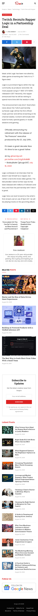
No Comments (24, 34)
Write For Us (20, 608)
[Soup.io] (19, 3)
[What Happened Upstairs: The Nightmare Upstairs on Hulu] (7, 453)
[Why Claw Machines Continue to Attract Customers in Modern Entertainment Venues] (7, 528)
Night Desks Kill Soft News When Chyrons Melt (25, 441)
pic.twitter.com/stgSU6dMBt (17, 159)
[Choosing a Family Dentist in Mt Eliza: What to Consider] (7, 492)
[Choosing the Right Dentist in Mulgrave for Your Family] (7, 505)
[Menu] (3, 3)
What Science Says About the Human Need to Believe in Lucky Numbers (25, 429)
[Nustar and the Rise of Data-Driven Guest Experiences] (19, 284)
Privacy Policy (23, 409)
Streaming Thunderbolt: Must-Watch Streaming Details (24, 465)
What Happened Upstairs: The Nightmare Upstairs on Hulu (25, 453)
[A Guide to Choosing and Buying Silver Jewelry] (7, 517)
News (9, 9)
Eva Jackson (12, 32)
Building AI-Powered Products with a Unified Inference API (17, 329)
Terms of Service (18, 611)
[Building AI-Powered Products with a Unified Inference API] (19, 315)
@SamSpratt (16, 156)
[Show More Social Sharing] (34, 42)
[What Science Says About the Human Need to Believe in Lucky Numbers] (7, 430)
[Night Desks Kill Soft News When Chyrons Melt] (7, 442)
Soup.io (4, 9)
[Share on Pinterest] (27, 42)
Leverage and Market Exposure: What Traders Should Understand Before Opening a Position (24, 478)
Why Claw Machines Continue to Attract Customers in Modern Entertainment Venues (23, 528)
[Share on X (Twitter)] (17, 42)
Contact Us (10, 608)
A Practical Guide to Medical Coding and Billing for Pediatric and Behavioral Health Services (25, 566)
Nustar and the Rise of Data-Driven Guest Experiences (16, 298)
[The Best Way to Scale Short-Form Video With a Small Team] (19, 346)
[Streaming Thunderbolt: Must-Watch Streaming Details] (7, 466)
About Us (8, 611)
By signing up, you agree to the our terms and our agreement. (19, 409)
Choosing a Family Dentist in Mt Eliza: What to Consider (25, 492)
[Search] (35, 3)
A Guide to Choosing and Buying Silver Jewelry (24, 515)
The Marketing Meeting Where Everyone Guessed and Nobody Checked (24, 553)
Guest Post (29, 608)
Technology (16, 9)
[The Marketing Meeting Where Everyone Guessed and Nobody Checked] (7, 553)
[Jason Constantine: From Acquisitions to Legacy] (7, 542)
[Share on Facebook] (7, 42)
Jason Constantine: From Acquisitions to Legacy (24, 541)
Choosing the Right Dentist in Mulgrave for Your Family (25, 504)
